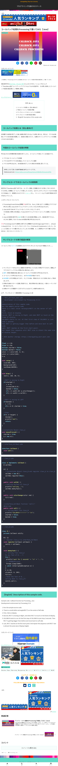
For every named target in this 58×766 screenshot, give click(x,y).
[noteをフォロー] (33, 685)
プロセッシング (46, 670)
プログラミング (38, 670)
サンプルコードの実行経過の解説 (26, 115)
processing (14, 670)
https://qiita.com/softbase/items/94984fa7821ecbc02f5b (33, 172)
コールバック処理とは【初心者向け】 (27, 107)
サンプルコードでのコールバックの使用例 (28, 112)
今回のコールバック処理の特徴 (25, 110)
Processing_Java (6, 667)
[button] (53, 381)
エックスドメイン (6, 97)
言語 (53, 670)
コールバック (30, 670)
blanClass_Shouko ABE (16, 84)
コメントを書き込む (29, 748)
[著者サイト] (24, 685)
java (9, 670)
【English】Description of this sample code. (29, 117)
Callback (4, 670)
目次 (26, 103)
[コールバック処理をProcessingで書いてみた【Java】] (26, 63)
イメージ (28, 193)
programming (22, 670)
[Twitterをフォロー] (29, 685)
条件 (19, 217)
